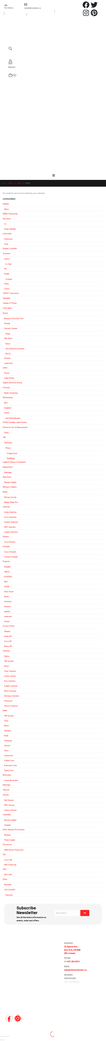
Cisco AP (8, 641)
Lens (5, 710)
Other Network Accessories (14, 830)
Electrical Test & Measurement (15, 427)
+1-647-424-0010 (72, 961)
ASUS (6, 413)
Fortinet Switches (11, 522)
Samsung (8, 443)
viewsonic (8, 616)
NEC (6, 582)
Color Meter (7, 308)
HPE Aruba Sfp (10, 865)
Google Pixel (12, 453)
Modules (7, 835)
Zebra (6, 284)
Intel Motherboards (13, 418)
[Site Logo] (54, 32)
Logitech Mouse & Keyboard (14, 462)
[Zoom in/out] (1, 1036)
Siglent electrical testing (12, 383)
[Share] (6, 1036)
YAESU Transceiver (11, 293)
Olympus (7, 731)
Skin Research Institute (15, 349)
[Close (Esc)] (8, 1036)
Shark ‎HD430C (10, 229)
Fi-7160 (8, 264)
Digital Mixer (8, 467)
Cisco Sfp (8, 860)
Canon (6, 289)
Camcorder (7, 234)
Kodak (6, 274)
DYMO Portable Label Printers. (15, 422)
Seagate (7, 825)
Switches (6, 507)
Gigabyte (7, 408)
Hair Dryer (7, 219)
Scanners (6, 253)
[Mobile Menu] (54, 175)
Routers (6, 537)
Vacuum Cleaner (10, 328)
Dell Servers (9, 800)
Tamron (7, 746)
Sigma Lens (9, 770)
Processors (7, 844)
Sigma (6, 656)
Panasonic (8, 239)
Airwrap (7, 323)
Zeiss (6, 751)
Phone (8, 448)
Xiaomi (7, 621)
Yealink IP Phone (10, 303)
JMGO (6, 572)
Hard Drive (7, 477)
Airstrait (7, 358)
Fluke (6, 433)
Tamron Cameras (11, 706)
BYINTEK (8, 577)
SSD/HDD (7, 815)
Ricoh (6, 666)
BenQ (6, 597)
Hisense (7, 606)
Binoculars (7, 775)
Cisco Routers (9, 542)
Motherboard (8, 397)
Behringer (8, 472)
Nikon (6, 209)
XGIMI (6, 587)
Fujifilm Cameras (11, 686)
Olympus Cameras (11, 696)
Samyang (8, 741)
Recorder (7, 885)
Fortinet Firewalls (11, 557)
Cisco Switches (10, 517)
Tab (4, 437)
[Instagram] (86, 12)
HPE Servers (9, 805)
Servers (6, 795)
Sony (6, 244)
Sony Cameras (10, 671)
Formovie (8, 602)
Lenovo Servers (10, 810)
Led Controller (9, 890)
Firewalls (6, 546)
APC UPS (8, 875)
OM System (9, 661)
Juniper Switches (11, 532)
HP (5, 269)
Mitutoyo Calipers (10, 487)
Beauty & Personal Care (13, 318)
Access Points (8, 626)
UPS (4, 869)
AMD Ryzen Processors (13, 850)
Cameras (6, 651)
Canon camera (10, 676)
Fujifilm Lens (9, 760)
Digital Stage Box (11, 502)
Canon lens (8, 755)
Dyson (5, 313)
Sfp (4, 854)
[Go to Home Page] (3, 183)
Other (5, 879)
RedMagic (11, 458)
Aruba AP (8, 636)
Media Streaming (11, 393)
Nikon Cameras (10, 691)
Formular (6, 388)
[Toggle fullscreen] (3, 1036)
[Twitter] (94, 4)
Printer (6, 373)
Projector (6, 561)
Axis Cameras (9, 681)
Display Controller (10, 248)
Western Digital (10, 482)
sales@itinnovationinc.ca (32, 8)
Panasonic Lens (10, 765)
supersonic (8, 363)
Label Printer (9, 378)
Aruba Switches (10, 512)
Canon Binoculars (11, 780)
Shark (8, 334)
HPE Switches (10, 527)
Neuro (8, 344)
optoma (7, 611)
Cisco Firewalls (10, 552)
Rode (6, 736)
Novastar (9, 895)
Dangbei (7, 567)
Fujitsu (7, 259)
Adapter (6, 204)
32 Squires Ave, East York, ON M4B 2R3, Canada (72, 950)
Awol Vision (9, 592)
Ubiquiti (7, 631)
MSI (5, 403)
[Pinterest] (94, 12)
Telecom (6, 790)
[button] (10, 48)
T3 (5, 224)
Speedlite (6, 298)
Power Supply (9, 840)
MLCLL (8, 354)
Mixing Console (10, 497)
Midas (5, 492)
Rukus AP (8, 646)
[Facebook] (86, 4)
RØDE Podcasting (10, 214)
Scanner (9, 279)
